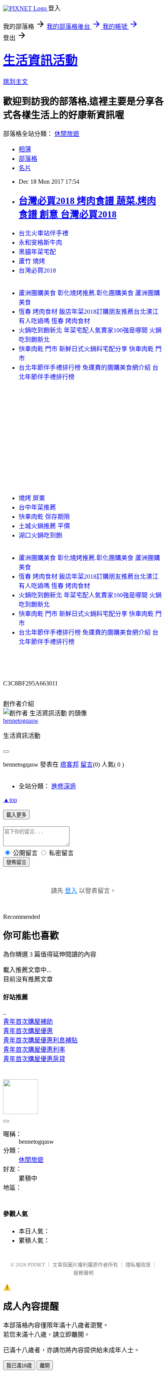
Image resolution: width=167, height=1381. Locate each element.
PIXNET (36, 1265)
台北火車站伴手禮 (43, 233)
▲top (10, 800)
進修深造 (63, 786)
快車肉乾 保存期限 (44, 516)
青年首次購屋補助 (28, 1021)
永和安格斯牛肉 (40, 242)
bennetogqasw (20, 720)
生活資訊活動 (40, 60)
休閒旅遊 (66, 133)
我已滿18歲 (19, 1366)
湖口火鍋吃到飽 (40, 535)
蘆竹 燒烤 (32, 261)
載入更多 (16, 815)
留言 (86, 764)
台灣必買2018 (37, 270)
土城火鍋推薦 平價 (44, 526)
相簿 (25, 149)
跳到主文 (15, 81)
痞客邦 (69, 764)
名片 (25, 168)
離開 (45, 1366)
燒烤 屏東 (32, 498)
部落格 (28, 158)
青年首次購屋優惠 (28, 1031)
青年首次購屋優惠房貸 (34, 1059)
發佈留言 (16, 862)
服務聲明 (83, 1273)
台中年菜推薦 (37, 507)
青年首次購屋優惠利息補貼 (40, 1040)
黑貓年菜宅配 (37, 252)
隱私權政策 (138, 1265)
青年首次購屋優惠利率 (34, 1049)
